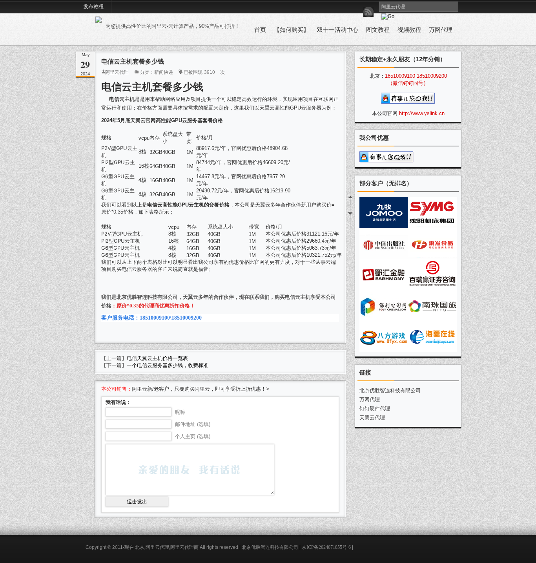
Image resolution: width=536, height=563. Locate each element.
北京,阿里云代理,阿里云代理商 (167, 547)
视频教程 (409, 30)
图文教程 (378, 30)
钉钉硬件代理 (374, 408)
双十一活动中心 (337, 30)
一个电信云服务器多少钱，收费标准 (167, 365)
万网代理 (440, 30)
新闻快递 (163, 72)
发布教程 (93, 6)
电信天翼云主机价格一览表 (157, 358)
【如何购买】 (291, 30)
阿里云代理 (117, 72)
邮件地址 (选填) (192, 424)
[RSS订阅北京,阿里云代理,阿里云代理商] (368, 12)
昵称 (180, 412)
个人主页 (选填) (192, 436)
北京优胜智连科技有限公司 (390, 390)
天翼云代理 (372, 417)
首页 (260, 30)
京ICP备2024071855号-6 (326, 547)
